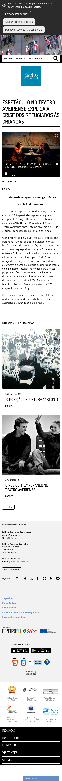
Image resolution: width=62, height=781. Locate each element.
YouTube (51, 579)
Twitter (31, 579)
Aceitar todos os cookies (19, 21)
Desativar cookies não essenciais (23, 29)
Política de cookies (30, 6)
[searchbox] (31, 58)
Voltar (10, 507)
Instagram (24, 579)
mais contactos (11, 569)
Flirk (58, 579)
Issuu (44, 579)
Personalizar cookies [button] (16, 14)
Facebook (38, 579)
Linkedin (16, 579)
